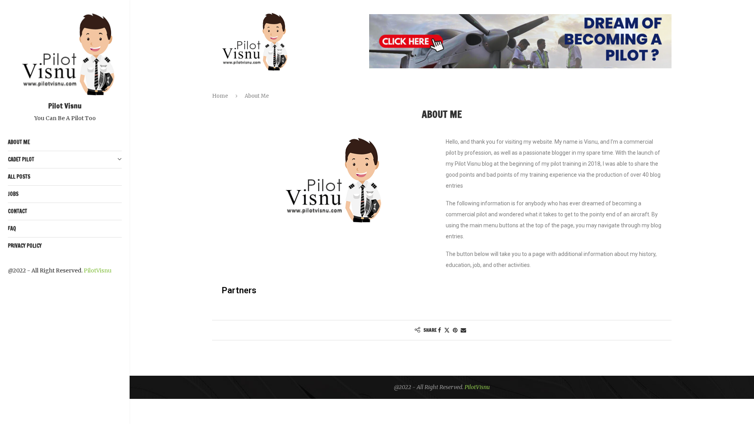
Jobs (13, 193)
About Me (19, 142)
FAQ (12, 228)
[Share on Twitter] (447, 330)
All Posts (19, 176)
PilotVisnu (98, 270)
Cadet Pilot (21, 159)
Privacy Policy (25, 245)
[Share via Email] (463, 330)
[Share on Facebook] (439, 330)
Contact (17, 211)
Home (220, 96)
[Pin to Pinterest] (455, 330)
